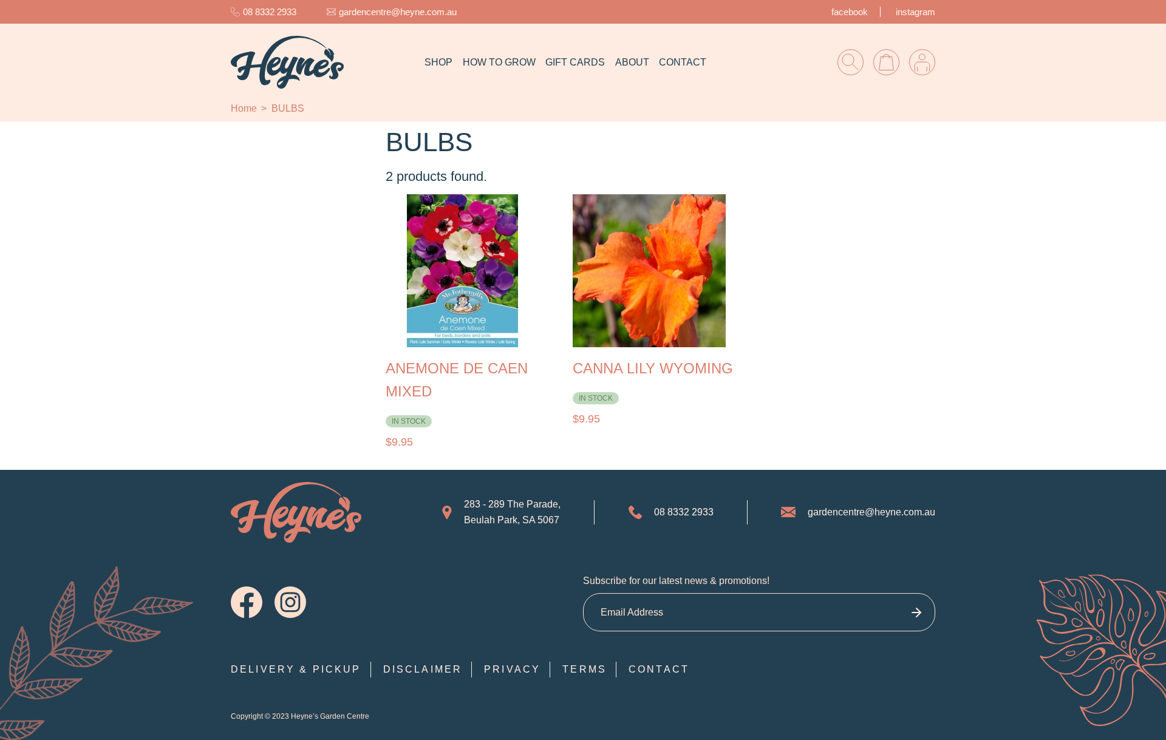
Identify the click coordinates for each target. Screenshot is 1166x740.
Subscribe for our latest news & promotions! (676, 580)
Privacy (512, 669)
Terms (584, 669)
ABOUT (632, 62)
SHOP (438, 62)
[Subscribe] (916, 612)
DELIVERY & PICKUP (296, 669)
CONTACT (682, 62)
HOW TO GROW (499, 62)
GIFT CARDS (575, 62)
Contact (659, 669)
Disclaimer (423, 669)
